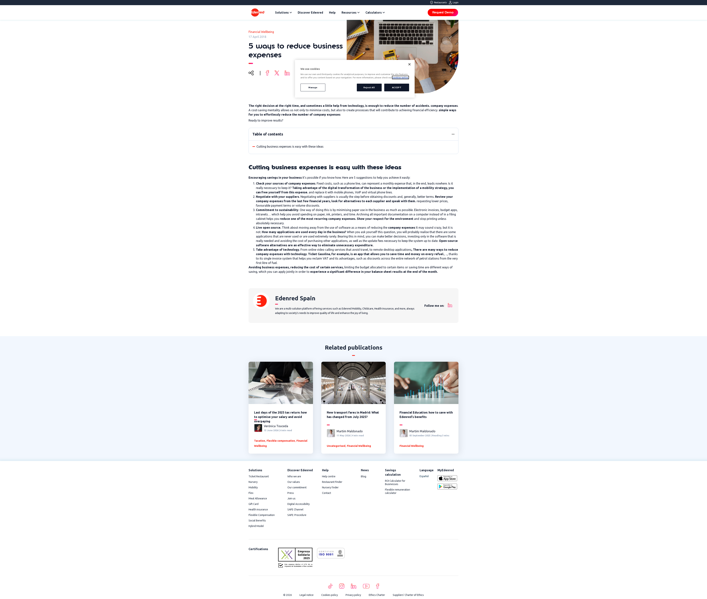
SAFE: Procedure (296, 515)
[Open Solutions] (291, 12)
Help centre (328, 476)
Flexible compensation (281, 440)
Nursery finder (330, 487)
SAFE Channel (295, 509)
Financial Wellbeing (261, 31)
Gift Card (253, 504)
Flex (251, 492)
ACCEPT (396, 87)
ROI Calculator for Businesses (395, 482)
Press (290, 492)
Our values (293, 481)
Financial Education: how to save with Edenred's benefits (426, 415)
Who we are (294, 476)
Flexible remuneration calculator (397, 491)
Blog (363, 476)
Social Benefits (257, 520)
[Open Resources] (358, 12)
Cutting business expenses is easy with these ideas (289, 146)
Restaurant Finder (332, 481)
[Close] (409, 64)
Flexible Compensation (262, 515)
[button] (453, 134)
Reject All (369, 87)
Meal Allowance (258, 498)
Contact (326, 492)
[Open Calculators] (384, 12)
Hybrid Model (256, 526)
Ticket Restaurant (259, 476)
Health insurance (258, 509)
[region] (355, 79)
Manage (312, 87)
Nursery (253, 481)
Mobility (253, 487)
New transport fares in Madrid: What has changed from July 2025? (353, 415)
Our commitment (297, 487)
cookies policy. (400, 77)
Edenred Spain (295, 298)
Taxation (259, 440)
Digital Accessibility (298, 504)
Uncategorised (336, 445)
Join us (291, 498)
